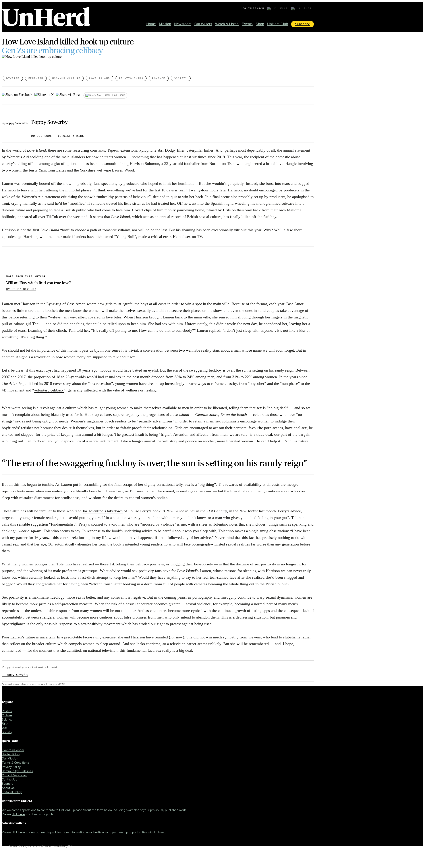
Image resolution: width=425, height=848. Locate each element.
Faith (5, 723)
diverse (12, 78)
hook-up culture (66, 78)
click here (18, 814)
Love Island (99, 78)
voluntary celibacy (49, 390)
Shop (260, 24)
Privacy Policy (11, 767)
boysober (257, 383)
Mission (165, 24)
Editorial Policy (12, 792)
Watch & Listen (227, 24)
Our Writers (203, 24)
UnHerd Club (277, 24)
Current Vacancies (14, 775)
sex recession (100, 383)
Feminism (35, 78)
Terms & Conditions (15, 762)
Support (7, 783)
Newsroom (182, 24)
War (4, 728)
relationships (131, 78)
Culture (7, 715)
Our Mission (10, 758)
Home (151, 24)
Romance (158, 78)
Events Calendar (13, 750)
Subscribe (302, 24)
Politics (7, 711)
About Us (8, 788)
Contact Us (9, 779)
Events (247, 24)
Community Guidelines (17, 771)
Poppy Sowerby (49, 122)
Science (7, 719)
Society (180, 78)
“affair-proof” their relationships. (146, 428)
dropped (157, 377)
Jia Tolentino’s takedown (103, 511)
